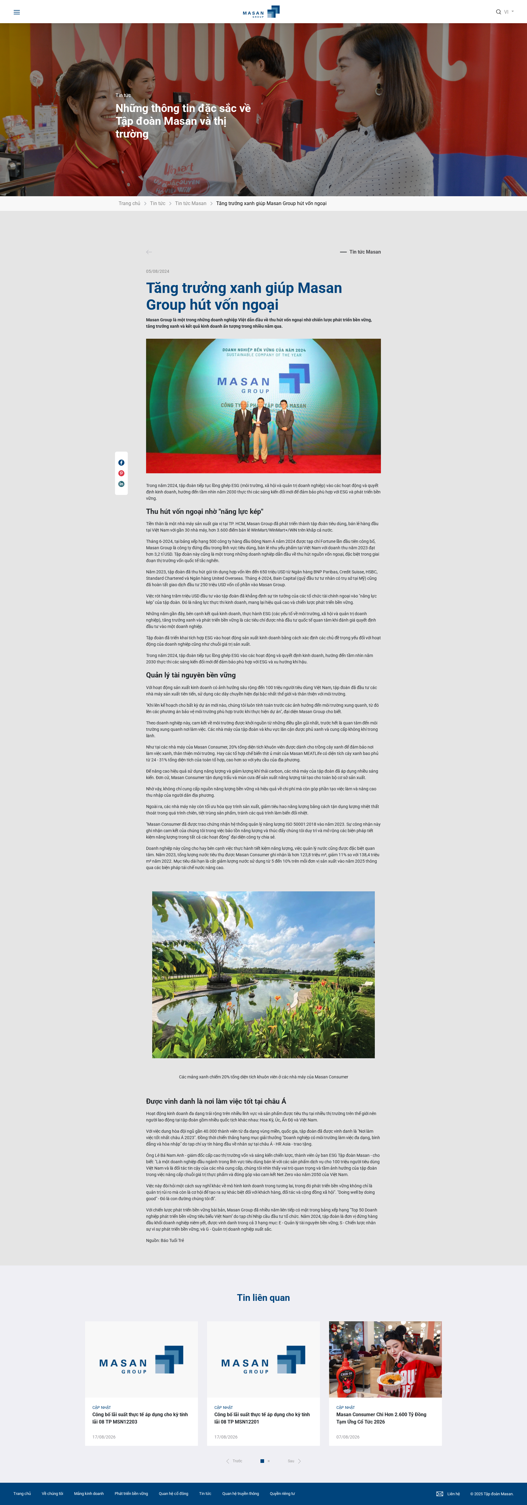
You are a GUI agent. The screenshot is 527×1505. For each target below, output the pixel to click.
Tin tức (157, 203)
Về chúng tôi (52, 1493)
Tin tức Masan (190, 203)
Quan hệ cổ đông (173, 1493)
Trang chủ (129, 203)
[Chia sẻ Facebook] (121, 463)
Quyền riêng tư (282, 1493)
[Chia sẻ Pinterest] (121, 473)
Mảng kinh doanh (89, 1493)
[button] (234, 1461)
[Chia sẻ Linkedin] (121, 484)
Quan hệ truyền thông (240, 1493)
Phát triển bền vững (131, 1493)
